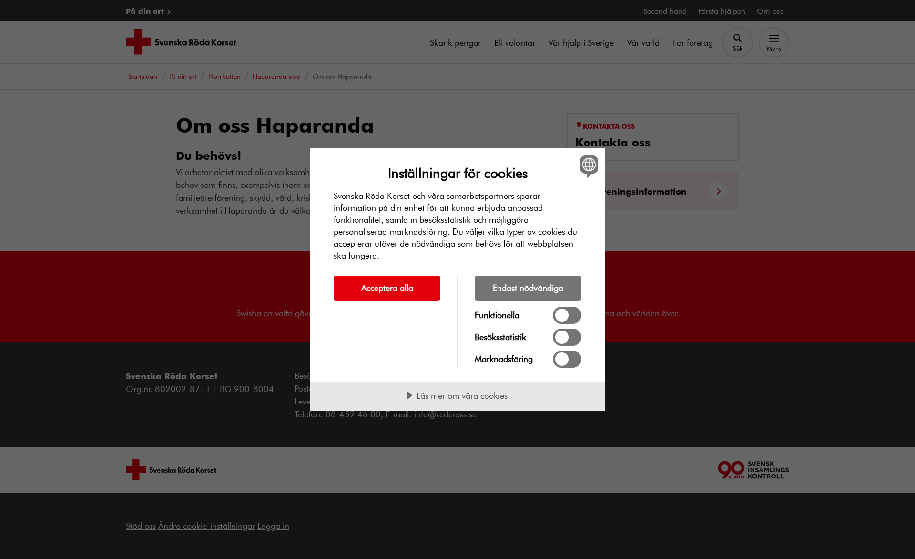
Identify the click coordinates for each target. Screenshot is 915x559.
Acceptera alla (387, 287)
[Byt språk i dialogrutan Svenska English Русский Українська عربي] (587, 166)
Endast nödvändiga (528, 287)
